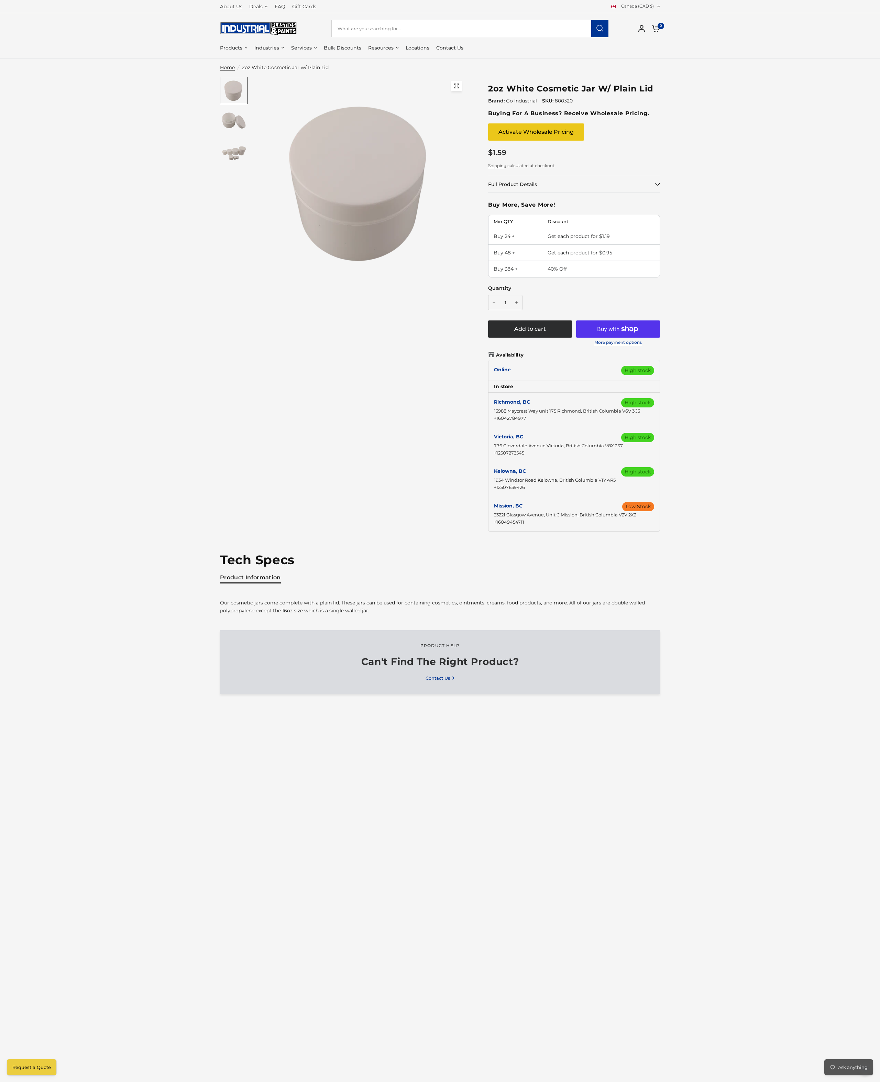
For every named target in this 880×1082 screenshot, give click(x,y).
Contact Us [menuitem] (449, 48)
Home (227, 67)
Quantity (499, 288)
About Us (231, 6)
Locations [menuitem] (417, 48)
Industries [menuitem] (266, 48)
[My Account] (641, 29)
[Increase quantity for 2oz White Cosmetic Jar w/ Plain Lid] (516, 302)
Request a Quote (31, 1067)
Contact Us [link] (438, 678)
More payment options (618, 342)
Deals (256, 6)
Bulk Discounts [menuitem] (342, 48)
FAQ (280, 6)
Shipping (497, 165)
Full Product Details (512, 184)
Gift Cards (304, 6)
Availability (510, 355)
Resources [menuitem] (381, 48)
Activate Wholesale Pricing (536, 132)
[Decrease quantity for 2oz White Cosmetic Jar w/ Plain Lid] (493, 302)
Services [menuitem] (301, 48)
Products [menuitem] (231, 48)
